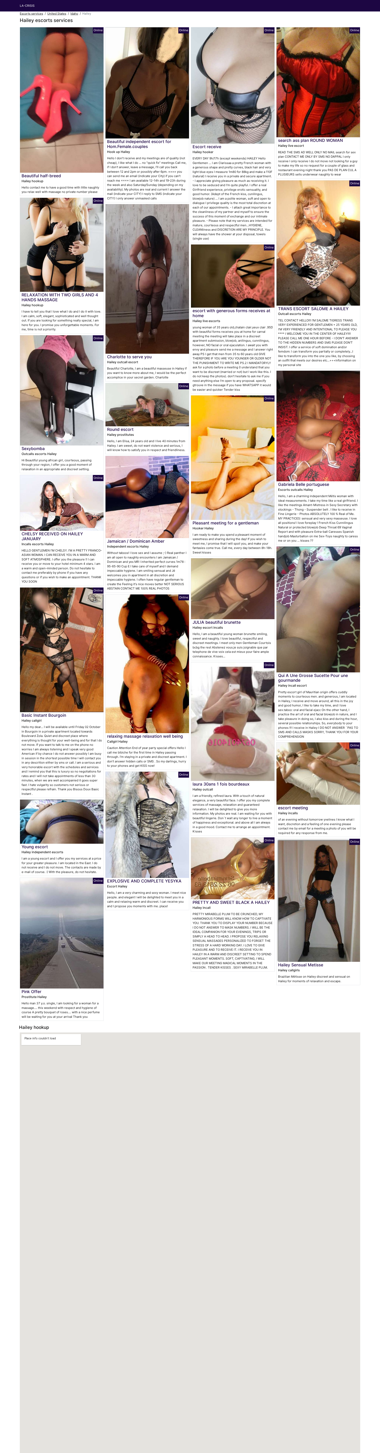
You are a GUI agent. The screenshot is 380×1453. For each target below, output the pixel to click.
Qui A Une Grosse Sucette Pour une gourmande (313, 678)
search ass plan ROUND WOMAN (310, 140)
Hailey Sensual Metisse (300, 964)
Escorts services (31, 13)
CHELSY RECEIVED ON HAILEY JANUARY (52, 536)
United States (56, 13)
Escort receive (207, 146)
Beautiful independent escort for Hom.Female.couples (139, 144)
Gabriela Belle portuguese (303, 484)
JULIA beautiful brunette (217, 622)
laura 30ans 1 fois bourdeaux (221, 784)
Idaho (74, 13)
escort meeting (293, 807)
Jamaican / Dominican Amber (135, 541)
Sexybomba (33, 448)
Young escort (35, 846)
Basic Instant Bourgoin (44, 715)
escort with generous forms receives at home (231, 313)
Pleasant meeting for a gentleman (226, 522)
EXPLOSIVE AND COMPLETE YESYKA (144, 881)
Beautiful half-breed (41, 175)
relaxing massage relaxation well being (145, 736)
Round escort (120, 429)
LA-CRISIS (27, 6)
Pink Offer (31, 991)
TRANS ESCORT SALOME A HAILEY (313, 308)
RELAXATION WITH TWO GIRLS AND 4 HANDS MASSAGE (60, 297)
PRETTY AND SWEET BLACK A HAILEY (231, 902)
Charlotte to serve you (129, 356)
